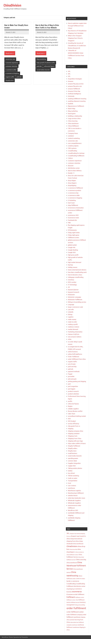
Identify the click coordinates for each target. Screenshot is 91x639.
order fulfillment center (75, 612)
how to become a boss (75, 275)
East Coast (71, 203)
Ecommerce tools (73, 217)
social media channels (43, 70)
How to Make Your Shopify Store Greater (16, 26)
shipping (70, 428)
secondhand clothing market (77, 416)
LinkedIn (70, 312)
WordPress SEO (73, 510)
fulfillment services (75, 602)
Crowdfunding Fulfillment (76, 155)
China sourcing (81, 559)
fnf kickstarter (72, 230)
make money (72, 319)
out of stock (71, 364)
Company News (73, 133)
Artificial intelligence (74, 93)
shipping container (74, 433)
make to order (72, 322)
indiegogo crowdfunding (75, 277)
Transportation (72, 480)
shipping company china (75, 431)
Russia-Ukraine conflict (75, 411)
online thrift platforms (75, 354)
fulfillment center (73, 237)
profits (70, 401)
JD (69, 287)
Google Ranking (73, 250)
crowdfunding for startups (76, 153)
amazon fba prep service (75, 84)
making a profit (73, 324)
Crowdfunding (72, 150)
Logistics (70, 317)
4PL (69, 74)
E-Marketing (72, 200)
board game (72, 113)
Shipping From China (74, 438)
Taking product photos (75, 468)
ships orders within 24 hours (77, 443)
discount (70, 165)
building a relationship (75, 116)
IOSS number (72, 282)
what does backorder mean (76, 498)
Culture (70, 158)
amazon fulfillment (74, 88)
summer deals (72, 461)
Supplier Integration (74, 463)
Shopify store (10, 80)
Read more (9, 53)
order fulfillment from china (77, 359)
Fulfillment (71, 597)
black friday (71, 108)
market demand (73, 329)
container (71, 136)
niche (69, 339)
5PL (69, 76)
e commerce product (74, 190)
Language (71, 304)
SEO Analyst (72, 421)
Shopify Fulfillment (74, 446)
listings (70, 314)
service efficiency (73, 423)
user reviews (72, 485)
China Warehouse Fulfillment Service (76, 565)
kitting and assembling (80, 605)
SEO (69, 418)
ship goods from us (74, 426)
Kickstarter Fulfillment (75, 299)
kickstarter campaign (74, 297)
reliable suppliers (73, 408)
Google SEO (72, 252)
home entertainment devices (77, 270)
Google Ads (71, 247)
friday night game (73, 235)
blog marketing (41, 59)
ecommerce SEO (73, 215)
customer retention (11, 66)
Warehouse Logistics (74, 490)
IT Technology (72, 284)
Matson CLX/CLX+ (73, 334)
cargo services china (74, 118)
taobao (70, 470)
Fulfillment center (79, 597)
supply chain (72, 466)
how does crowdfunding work (77, 272)
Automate (71, 96)
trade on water (72, 478)
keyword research (73, 292)
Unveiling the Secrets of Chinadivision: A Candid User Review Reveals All (77, 45)
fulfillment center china (72, 600)
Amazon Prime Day (74, 91)
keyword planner (73, 289)
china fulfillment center (72, 554)
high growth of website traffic (46, 62)
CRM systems (72, 148)
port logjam (71, 389)
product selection (73, 394)
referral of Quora (49, 66)
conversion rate (10, 59)
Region (70, 406)
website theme (72, 495)
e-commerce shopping (12, 73)
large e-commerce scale (75, 307)
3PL (69, 71)
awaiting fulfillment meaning (77, 98)
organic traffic (10, 77)
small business (72, 453)
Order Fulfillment (73, 356)
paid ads (19, 77)
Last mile (71, 309)
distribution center (74, 168)
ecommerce (77, 591)
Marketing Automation (75, 332)
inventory (71, 279)
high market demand (74, 262)
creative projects (73, 146)
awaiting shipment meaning (76, 101)
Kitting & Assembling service (77, 302)
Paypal (70, 374)
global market (72, 245)
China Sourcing (72, 121)
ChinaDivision (12, 5)
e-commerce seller (11, 70)
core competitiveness (74, 143)
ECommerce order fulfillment (75, 594)
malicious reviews (73, 327)
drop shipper (72, 180)
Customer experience (12, 62)
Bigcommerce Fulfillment (76, 106)
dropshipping (72, 185)
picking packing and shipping (77, 381)
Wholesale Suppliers (74, 500)
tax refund (71, 473)
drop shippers (72, 183)
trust (69, 483)
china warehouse (73, 123)
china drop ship (73, 549)
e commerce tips (73, 193)
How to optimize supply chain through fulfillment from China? (77, 25)
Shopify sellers (72, 448)
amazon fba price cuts (75, 86)
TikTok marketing (73, 475)
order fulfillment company (74, 614)
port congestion (73, 386)
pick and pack (72, 379)
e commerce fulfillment (75, 188)
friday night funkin (74, 232)
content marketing (74, 138)
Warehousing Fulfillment (76, 493)
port (69, 384)
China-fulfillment (73, 126)
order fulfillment (76, 608)
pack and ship (72, 366)
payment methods (74, 371)
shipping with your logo (75, 441)
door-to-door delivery (74, 170)
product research (73, 391)
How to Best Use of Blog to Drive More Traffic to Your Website (47, 26)
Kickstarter (71, 294)
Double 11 (71, 173)
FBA (69, 222)
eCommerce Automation (76, 208)
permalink (71, 376)
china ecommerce (79, 552)
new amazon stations (74, 337)
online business (73, 351)
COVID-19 (78, 578)
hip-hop (70, 265)
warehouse (71, 488)
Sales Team (71, 413)
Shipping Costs (72, 436)
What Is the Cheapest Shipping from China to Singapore (75, 38)
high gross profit (73, 255)
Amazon (70, 81)
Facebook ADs (72, 220)
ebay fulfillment (73, 205)
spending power (73, 458)
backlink (70, 103)
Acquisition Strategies (75, 79)
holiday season (72, 267)
